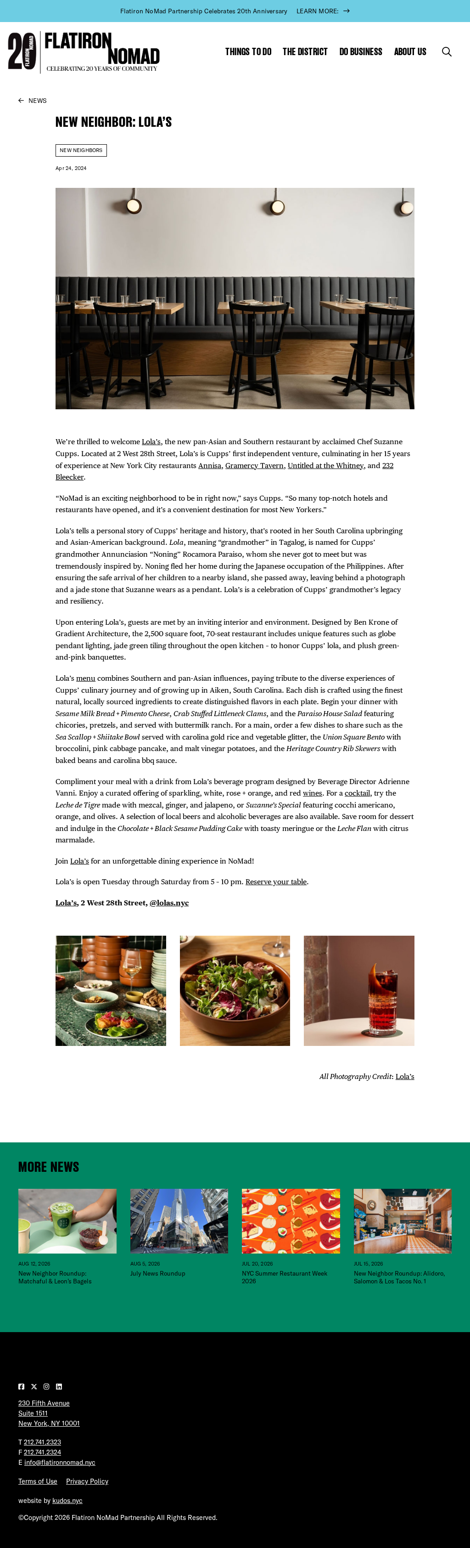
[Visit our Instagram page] (47, 1387)
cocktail (357, 792)
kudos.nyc (67, 1501)
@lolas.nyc (169, 902)
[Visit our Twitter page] (35, 1387)
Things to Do (248, 51)
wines (312, 792)
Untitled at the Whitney (326, 465)
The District (305, 51)
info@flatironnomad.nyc (59, 1462)
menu (85, 678)
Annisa (209, 465)
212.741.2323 (42, 1442)
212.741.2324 (42, 1452)
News (37, 100)
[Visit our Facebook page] (22, 1387)
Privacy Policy (87, 1481)
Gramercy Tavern (254, 465)
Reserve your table (276, 881)
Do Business (361, 51)
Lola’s (151, 441)
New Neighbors (81, 150)
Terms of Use (37, 1481)
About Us (410, 51)
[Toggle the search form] (447, 51)
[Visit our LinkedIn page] (59, 1387)
